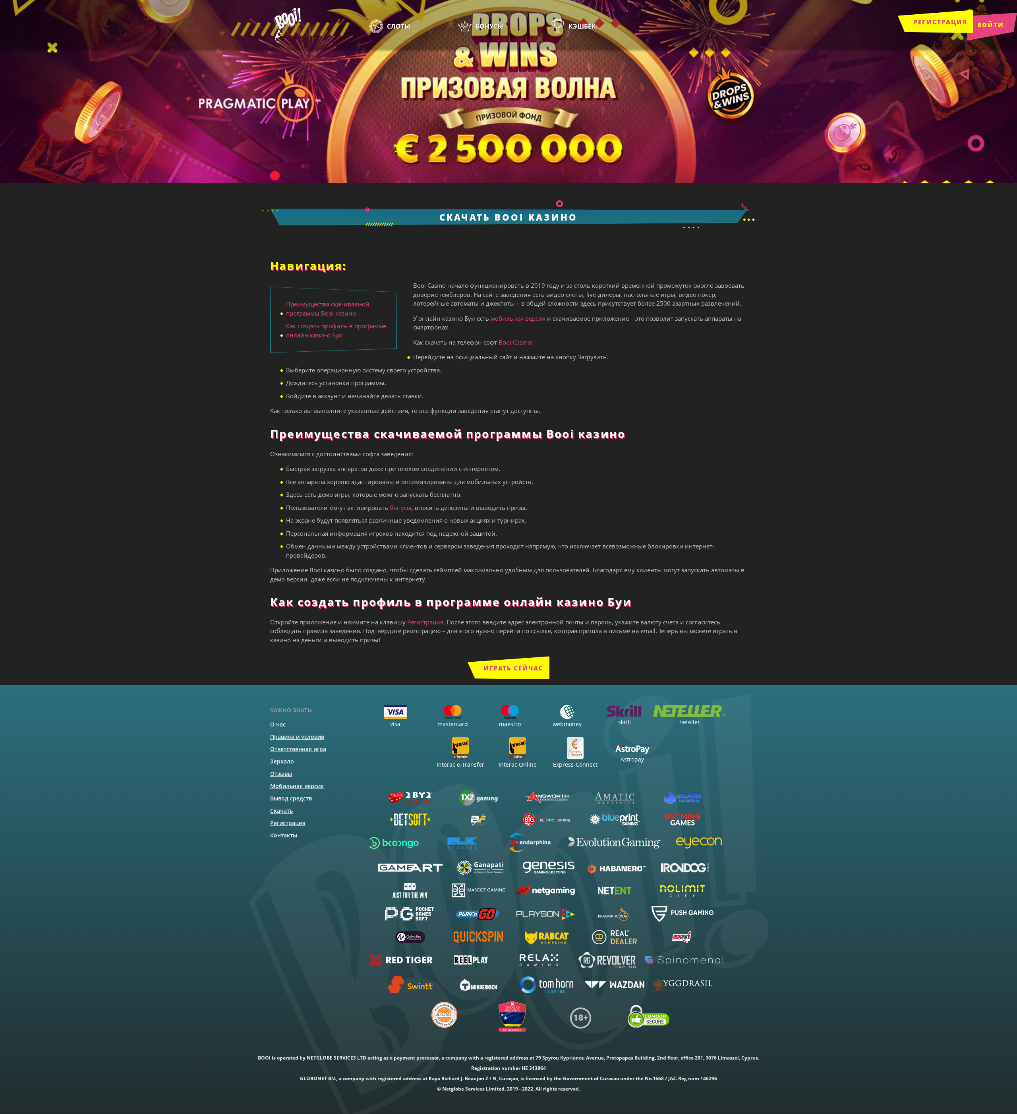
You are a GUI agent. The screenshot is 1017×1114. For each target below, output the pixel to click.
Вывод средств (291, 798)
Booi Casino (515, 342)
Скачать (281, 810)
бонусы (401, 507)
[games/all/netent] (614, 891)
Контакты (283, 835)
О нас (278, 724)
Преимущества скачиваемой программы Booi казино (327, 308)
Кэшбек (582, 26)
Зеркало (282, 761)
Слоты (398, 26)
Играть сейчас (513, 668)
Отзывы (281, 773)
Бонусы (489, 26)
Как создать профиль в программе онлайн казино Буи (336, 330)
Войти (990, 25)
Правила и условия (297, 736)
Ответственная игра (298, 749)
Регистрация (940, 22)
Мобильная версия (297, 786)
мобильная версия (518, 318)
